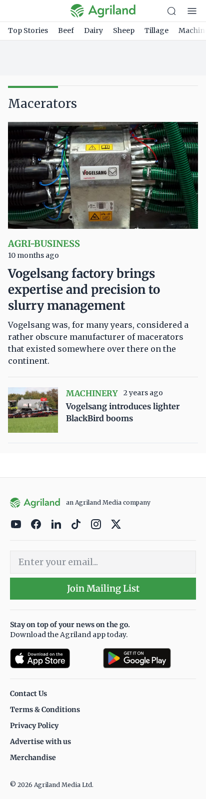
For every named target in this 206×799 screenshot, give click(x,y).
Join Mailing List (103, 588)
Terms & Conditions (45, 709)
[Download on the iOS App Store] (52, 658)
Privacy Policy (34, 725)
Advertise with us (40, 741)
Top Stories (28, 30)
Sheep (123, 30)
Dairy (93, 30)
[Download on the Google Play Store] (149, 658)
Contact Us (28, 693)
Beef (66, 30)
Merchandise (33, 757)
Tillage (156, 30)
